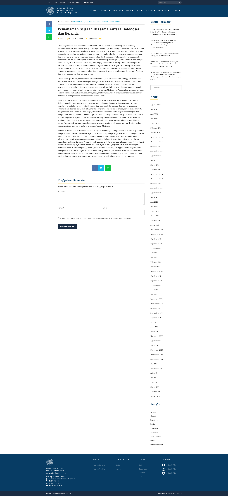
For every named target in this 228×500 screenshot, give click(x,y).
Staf (140, 465)
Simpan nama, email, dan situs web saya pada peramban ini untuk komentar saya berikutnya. (95, 218)
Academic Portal (74, 2)
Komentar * (62, 191)
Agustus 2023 (155, 248)
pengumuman (155, 436)
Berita (118, 465)
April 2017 (154, 382)
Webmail (63, 2)
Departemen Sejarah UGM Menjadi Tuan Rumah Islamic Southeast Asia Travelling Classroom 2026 (164, 63)
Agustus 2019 (155, 341)
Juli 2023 (153, 253)
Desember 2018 (156, 350)
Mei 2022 (153, 294)
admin (94, 38)
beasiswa (153, 420)
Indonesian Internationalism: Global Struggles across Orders (164, 54)
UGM (48, 2)
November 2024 (156, 179)
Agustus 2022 (155, 285)
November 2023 (156, 234)
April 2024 (154, 211)
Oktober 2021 (155, 308)
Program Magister (99, 469)
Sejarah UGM (171, 465)
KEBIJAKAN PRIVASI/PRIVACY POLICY (170, 494)
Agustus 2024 (155, 193)
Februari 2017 (155, 392)
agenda (153, 412)
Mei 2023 (153, 257)
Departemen (143, 469)
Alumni (176, 11)
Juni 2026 (154, 114)
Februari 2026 (156, 128)
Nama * (61, 208)
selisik (152, 441)
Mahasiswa (163, 11)
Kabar (129, 11)
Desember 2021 (156, 299)
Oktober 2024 (155, 183)
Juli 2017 (153, 373)
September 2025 (156, 151)
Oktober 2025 (155, 146)
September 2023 (156, 244)
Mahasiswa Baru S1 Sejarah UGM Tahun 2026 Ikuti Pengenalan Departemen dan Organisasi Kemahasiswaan (163, 43)
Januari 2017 (155, 396)
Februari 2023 (155, 262)
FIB (56, 2)
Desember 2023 (156, 230)
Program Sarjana (99, 465)
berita (68, 21)
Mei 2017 (153, 378)
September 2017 (156, 368)
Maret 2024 (154, 216)
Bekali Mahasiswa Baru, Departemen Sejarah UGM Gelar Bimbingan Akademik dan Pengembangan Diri (164, 31)
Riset (139, 11)
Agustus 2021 (155, 318)
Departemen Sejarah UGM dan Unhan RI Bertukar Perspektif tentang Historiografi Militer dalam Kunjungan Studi (165, 75)
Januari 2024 (155, 225)
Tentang (105, 11)
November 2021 (156, 304)
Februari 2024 (156, 220)
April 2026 (154, 123)
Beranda (94, 11)
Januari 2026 (155, 133)
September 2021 (156, 313)
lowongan (154, 428)
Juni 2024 (154, 202)
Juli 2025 (153, 160)
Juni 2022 (154, 290)
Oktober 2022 (155, 276)
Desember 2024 (156, 174)
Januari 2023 (155, 267)
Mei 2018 (153, 364)
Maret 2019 (154, 345)
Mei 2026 (154, 119)
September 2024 (156, 188)
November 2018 (156, 355)
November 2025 (156, 142)
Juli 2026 (153, 109)
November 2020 (156, 336)
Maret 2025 (154, 165)
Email (105, 208)
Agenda (118, 469)
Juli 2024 (153, 197)
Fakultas (142, 473)
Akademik (117, 11)
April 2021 (154, 327)
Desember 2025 (156, 137)
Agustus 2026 (155, 105)
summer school (156, 445)
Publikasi (150, 11)
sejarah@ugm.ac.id (55, 485)
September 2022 (156, 281)
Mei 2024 (154, 207)
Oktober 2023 (155, 239)
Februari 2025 (156, 170)
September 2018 (156, 359)
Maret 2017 (154, 387)
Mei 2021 (153, 322)
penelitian (154, 432)
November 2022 (156, 271)
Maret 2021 (154, 331)
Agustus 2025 (155, 156)
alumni (153, 416)
